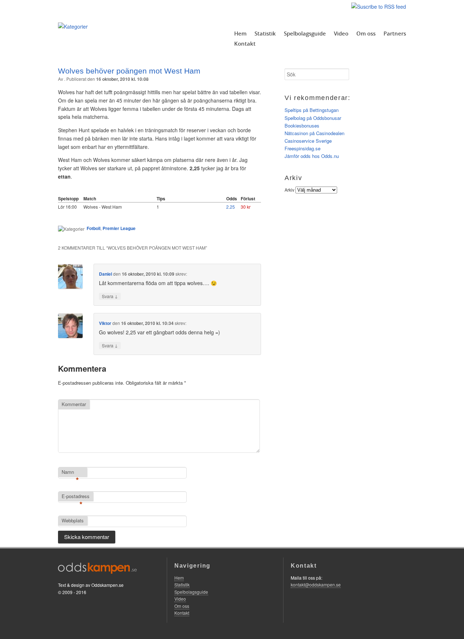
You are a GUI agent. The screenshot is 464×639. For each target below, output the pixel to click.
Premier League (119, 228)
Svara (110, 296)
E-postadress (76, 497)
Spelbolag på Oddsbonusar (313, 117)
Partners (395, 33)
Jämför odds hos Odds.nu (312, 156)
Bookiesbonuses (302, 125)
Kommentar (74, 404)
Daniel (105, 274)
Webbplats (73, 520)
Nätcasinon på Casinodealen (314, 133)
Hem (240, 33)
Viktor (105, 323)
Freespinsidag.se (302, 148)
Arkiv (289, 190)
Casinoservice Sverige (308, 140)
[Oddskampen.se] (73, 26)
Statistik (265, 33)
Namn (70, 472)
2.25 (230, 207)
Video (341, 33)
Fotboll (93, 228)
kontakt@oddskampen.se (316, 584)
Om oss (366, 33)
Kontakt (245, 43)
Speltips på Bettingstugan (312, 109)
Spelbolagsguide (305, 33)
